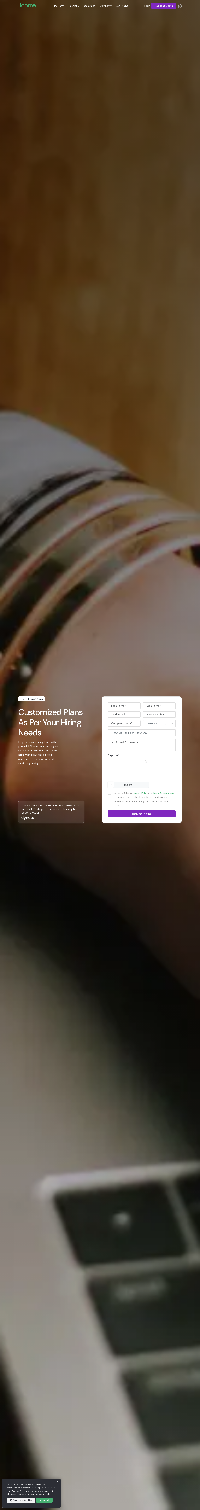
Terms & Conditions (163, 792)
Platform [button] (59, 5)
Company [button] (105, 5)
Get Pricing (121, 5)
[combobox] (159, 723)
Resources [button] (89, 5)
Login (147, 5)
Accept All (44, 1500)
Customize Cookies (22, 1500)
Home (23, 699)
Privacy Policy (140, 792)
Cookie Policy (45, 1494)
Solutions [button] (74, 5)
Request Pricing (141, 813)
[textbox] (159, 723)
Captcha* (113, 755)
